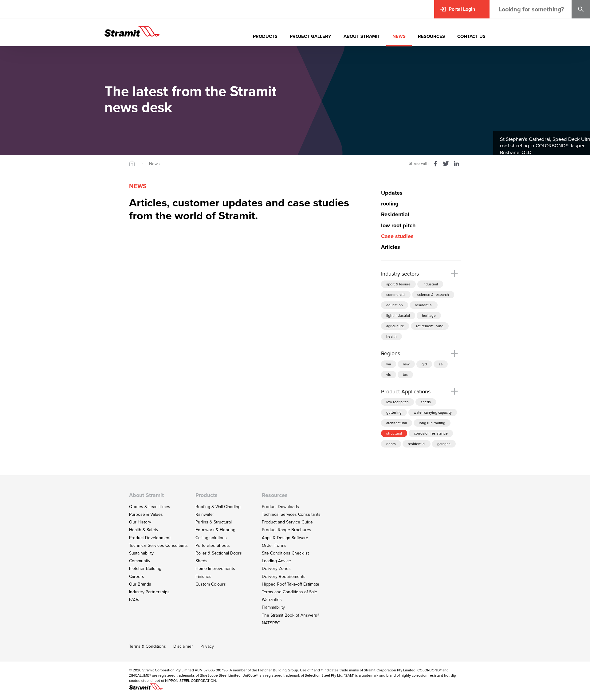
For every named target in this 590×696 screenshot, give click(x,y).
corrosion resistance (431, 433)
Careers (136, 576)
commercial (395, 294)
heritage (429, 315)
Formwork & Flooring (215, 530)
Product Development (150, 538)
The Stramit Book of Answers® (290, 615)
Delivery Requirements (283, 576)
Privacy (207, 646)
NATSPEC (271, 623)
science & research (433, 294)
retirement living (429, 325)
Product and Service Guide (287, 522)
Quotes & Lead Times (149, 506)
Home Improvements (215, 568)
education (394, 305)
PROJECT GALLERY (310, 36)
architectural (396, 422)
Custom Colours (210, 584)
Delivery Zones (276, 568)
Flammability (273, 607)
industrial (430, 284)
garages (443, 443)
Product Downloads (280, 506)
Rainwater (204, 514)
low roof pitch (397, 401)
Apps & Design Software (285, 538)
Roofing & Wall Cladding (218, 506)
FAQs (134, 599)
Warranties (272, 599)
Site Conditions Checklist (285, 553)
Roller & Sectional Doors (218, 553)
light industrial (398, 315)
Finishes (203, 576)
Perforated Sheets (212, 545)
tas (405, 374)
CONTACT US (471, 36)
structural (394, 433)
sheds (426, 401)
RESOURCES (431, 36)
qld (424, 364)
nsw (406, 364)
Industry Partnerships (149, 592)
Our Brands (140, 584)
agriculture (395, 325)
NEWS (399, 36)
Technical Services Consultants (158, 545)
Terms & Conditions (147, 646)
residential (423, 305)
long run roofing (432, 422)
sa (440, 364)
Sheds (201, 561)
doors (391, 443)
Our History (140, 522)
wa (388, 364)
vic (388, 374)
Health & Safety (143, 530)
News (154, 164)
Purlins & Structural (213, 522)
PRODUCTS (265, 36)
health (391, 336)
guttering (394, 412)
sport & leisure (398, 284)
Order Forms (274, 545)
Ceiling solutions (211, 538)
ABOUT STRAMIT (362, 36)
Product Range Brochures (286, 530)
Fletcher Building (145, 568)
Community (139, 561)
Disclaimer (183, 646)
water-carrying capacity (433, 412)
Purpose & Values (146, 514)
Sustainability (141, 553)
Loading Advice (276, 561)
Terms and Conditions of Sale (289, 592)
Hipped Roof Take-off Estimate (290, 584)
